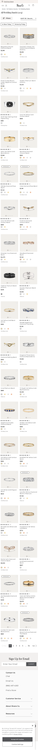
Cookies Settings (17, 744)
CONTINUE (19, 386)
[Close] (32, 725)
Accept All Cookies (17, 739)
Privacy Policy (18, 734)
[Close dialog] (35, 357)
